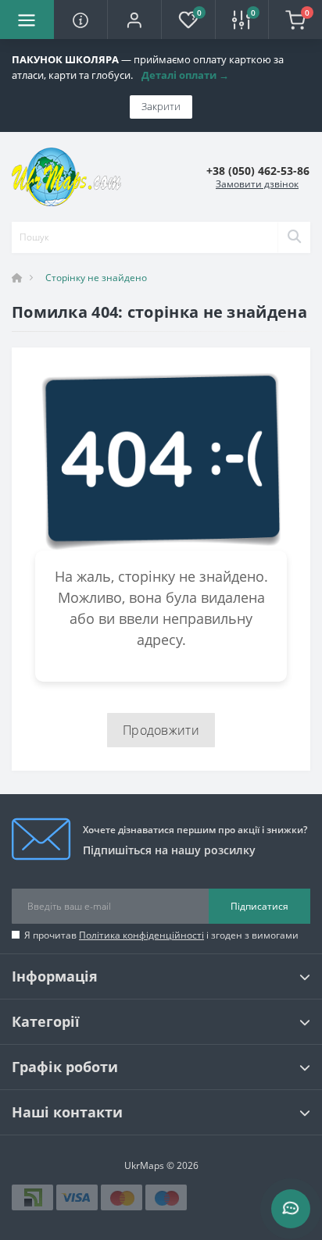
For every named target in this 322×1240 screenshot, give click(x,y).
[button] (134, 19)
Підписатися (259, 906)
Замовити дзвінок (257, 184)
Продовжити (161, 730)
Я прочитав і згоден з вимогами (161, 935)
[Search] (293, 237)
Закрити (161, 106)
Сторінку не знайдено (96, 277)
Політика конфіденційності (141, 935)
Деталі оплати (185, 75)
